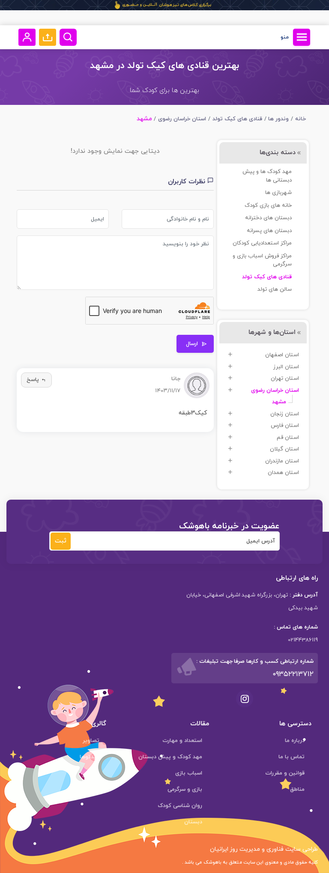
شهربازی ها (278, 193)
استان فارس (285, 425)
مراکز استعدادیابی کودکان (262, 243)
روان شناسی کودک (180, 806)
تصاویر (91, 741)
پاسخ (33, 380)
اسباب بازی (188, 773)
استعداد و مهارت (182, 741)
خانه (300, 119)
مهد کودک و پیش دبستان (170, 757)
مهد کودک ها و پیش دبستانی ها (267, 176)
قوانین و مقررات (285, 773)
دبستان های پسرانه (269, 231)
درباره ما (295, 741)
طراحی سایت (301, 849)
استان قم (288, 437)
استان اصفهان (282, 355)
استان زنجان (284, 414)
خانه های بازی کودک (268, 205)
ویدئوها (89, 757)
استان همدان (283, 473)
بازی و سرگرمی (184, 789)
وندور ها (278, 119)
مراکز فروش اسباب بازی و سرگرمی (262, 260)
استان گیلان (284, 449)
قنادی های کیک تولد (237, 119)
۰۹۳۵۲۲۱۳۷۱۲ (293, 674)
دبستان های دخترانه (268, 218)
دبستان (193, 822)
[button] (47, 37)
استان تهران (285, 378)
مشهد (279, 402)
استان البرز (286, 367)
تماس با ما (291, 757)
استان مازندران (282, 461)
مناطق (297, 789)
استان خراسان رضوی (182, 119)
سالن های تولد (274, 289)
